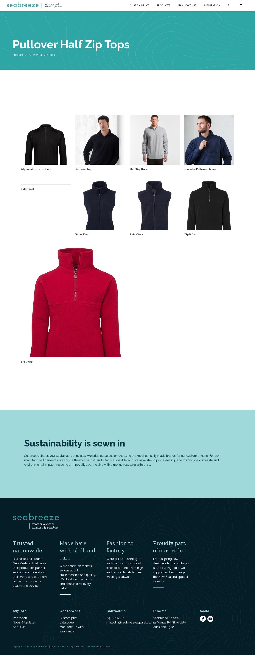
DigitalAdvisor (76, 646)
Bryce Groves (104, 646)
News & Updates (24, 622)
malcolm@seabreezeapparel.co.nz (130, 622)
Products (163, 5)
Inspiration (212, 5)
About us (19, 627)
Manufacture (187, 5)
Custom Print (139, 5)
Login (53, 646)
